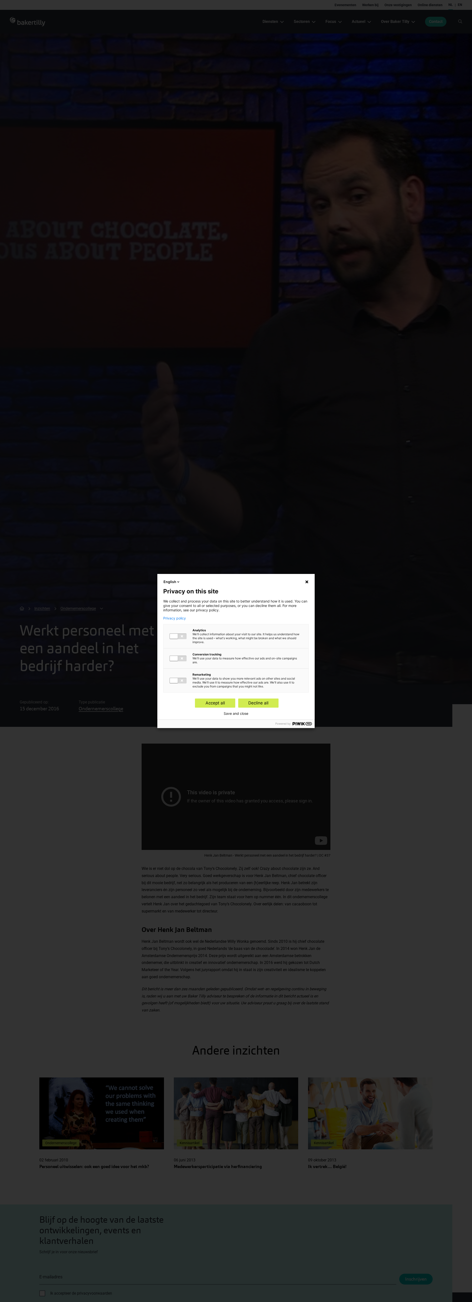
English (169, 582)
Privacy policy (174, 618)
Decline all (258, 702)
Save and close (236, 714)
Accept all (215, 702)
